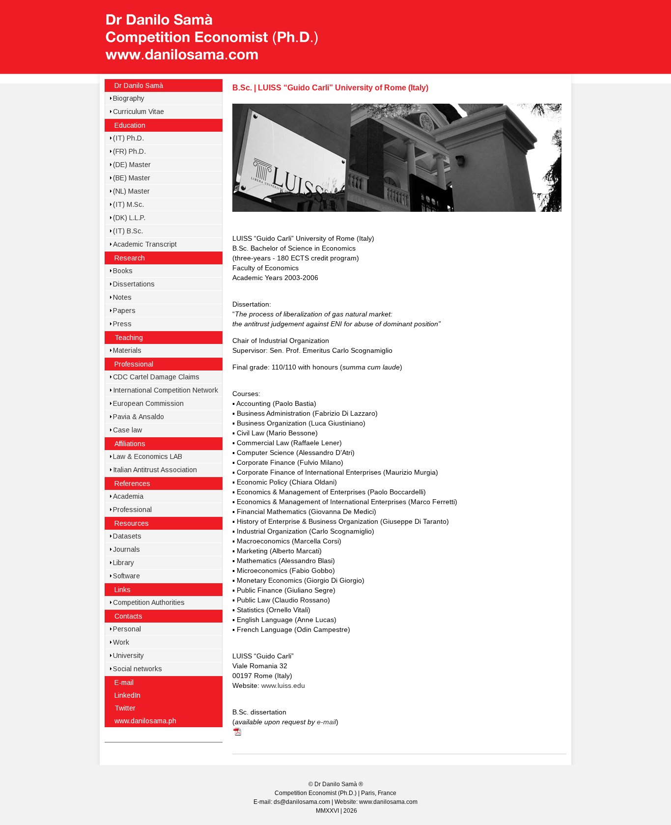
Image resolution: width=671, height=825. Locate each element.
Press (122, 324)
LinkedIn (127, 695)
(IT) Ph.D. (128, 138)
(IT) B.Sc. (128, 231)
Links (122, 590)
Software (126, 576)
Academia (128, 496)
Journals (126, 549)
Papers (124, 310)
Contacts (128, 616)
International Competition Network (165, 390)
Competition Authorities (149, 602)
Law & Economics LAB (147, 456)
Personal (127, 629)
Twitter (125, 708)
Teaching (128, 337)
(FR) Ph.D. (129, 151)
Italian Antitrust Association (155, 470)
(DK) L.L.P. (129, 218)
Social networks (137, 669)
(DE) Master (132, 165)
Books (123, 271)
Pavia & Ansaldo (138, 417)
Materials (127, 350)
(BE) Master (131, 178)
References (132, 483)
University (128, 655)
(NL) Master (131, 191)
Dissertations (134, 284)
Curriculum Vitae (138, 111)
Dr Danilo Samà (138, 85)
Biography (128, 98)
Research (129, 258)
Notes (122, 297)
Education (129, 125)
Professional (133, 364)
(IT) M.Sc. (128, 204)
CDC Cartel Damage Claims (156, 377)
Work (121, 642)
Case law (127, 430)
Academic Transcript (145, 244)
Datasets (127, 536)
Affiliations (129, 444)
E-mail (124, 682)
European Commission (148, 403)
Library (123, 563)
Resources (131, 523)
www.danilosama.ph (145, 721)
